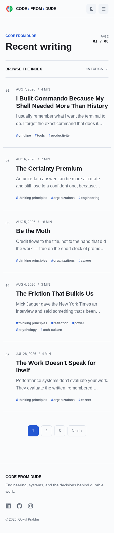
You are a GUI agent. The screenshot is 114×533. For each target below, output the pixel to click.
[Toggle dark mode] (91, 9)
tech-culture (52, 330)
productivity (60, 135)
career (86, 260)
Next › (77, 430)
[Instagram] (30, 506)
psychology (28, 330)
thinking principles (33, 198)
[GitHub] (19, 506)
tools (41, 135)
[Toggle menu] (103, 9)
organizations (64, 198)
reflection (60, 323)
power (79, 323)
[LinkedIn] (8, 506)
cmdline (25, 135)
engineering (90, 198)
